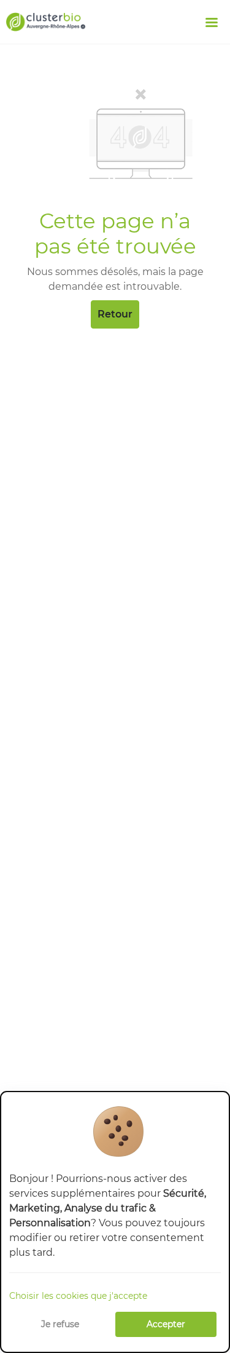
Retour (115, 314)
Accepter (166, 1324)
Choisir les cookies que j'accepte (78, 1295)
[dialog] (115, 1222)
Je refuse (60, 1324)
